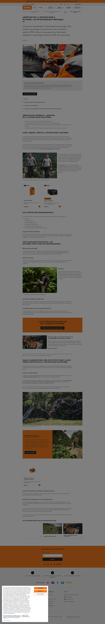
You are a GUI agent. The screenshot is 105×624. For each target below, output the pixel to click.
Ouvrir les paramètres (40, 594)
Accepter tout (40, 588)
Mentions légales (6, 620)
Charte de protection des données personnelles (15, 616)
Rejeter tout (40, 591)
